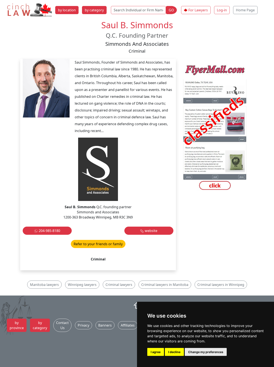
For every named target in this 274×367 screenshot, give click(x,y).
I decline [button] (174, 352)
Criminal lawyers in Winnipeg (220, 284)
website (151, 230)
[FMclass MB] (215, 128)
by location (67, 10)
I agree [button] (156, 352)
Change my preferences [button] (205, 352)
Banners (105, 325)
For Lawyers (198, 10)
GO (171, 10)
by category (94, 10)
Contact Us (62, 325)
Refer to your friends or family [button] (98, 244)
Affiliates (128, 325)
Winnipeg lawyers (82, 284)
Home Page (245, 10)
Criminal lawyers (119, 284)
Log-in (222, 10)
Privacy (83, 325)
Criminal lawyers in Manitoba (164, 284)
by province (17, 325)
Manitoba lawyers (44, 284)
